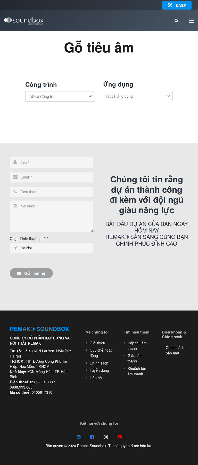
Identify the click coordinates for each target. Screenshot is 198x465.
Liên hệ (96, 377)
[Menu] (191, 20)
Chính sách (99, 363)
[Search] (176, 20)
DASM (181, 5)
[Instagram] (106, 437)
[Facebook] (92, 437)
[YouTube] (119, 437)
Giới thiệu (97, 342)
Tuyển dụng (99, 370)
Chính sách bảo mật (175, 350)
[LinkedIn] (78, 437)
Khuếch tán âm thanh (137, 371)
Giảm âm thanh (135, 358)
